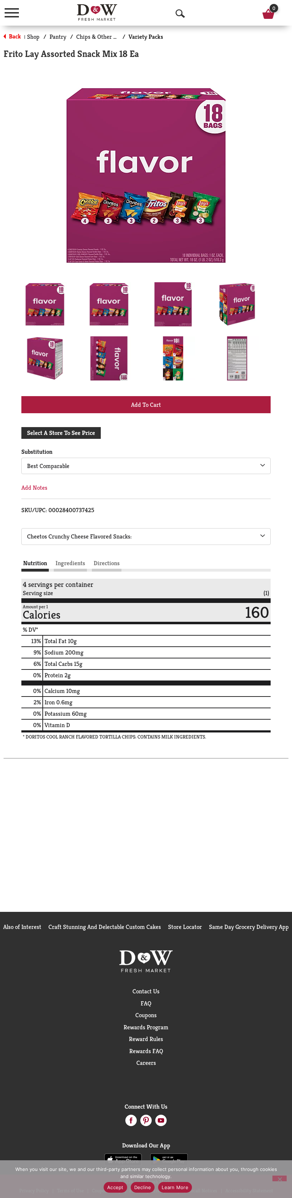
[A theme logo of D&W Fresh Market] (97, 12)
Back (14, 36)
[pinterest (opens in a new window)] (146, 1122)
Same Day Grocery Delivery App (249, 927)
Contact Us (146, 991)
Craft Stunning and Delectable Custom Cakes (104, 927)
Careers (146, 1063)
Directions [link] (107, 563)
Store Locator (185, 927)
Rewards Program (146, 1027)
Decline (142, 1187)
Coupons (146, 1015)
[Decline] (279, 1178)
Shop (33, 37)
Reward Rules (146, 1039)
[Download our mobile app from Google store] (169, 1159)
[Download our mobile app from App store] (123, 1159)
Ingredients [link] (70, 563)
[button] (44, 304)
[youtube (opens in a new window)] (161, 1122)
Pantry (57, 37)
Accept (115, 1187)
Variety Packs (146, 37)
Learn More (175, 1187)
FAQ (146, 1003)
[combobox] (146, 466)
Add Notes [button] (34, 488)
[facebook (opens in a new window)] (131, 1122)
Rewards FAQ (146, 1051)
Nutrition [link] (35, 563)
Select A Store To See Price (61, 433)
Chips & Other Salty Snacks (110, 37)
